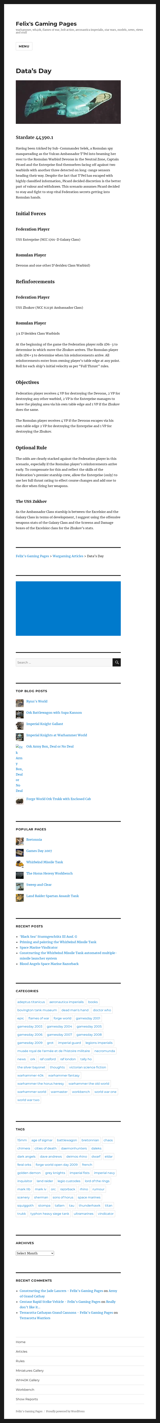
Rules (20, 1361)
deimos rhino (76, 1156)
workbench (81, 1092)
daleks (96, 1148)
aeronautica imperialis (66, 1002)
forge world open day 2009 (57, 1165)
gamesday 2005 (89, 1026)
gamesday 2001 (88, 1018)
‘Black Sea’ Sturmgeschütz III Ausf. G (48, 936)
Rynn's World (36, 701)
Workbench (25, 1390)
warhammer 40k (30, 1075)
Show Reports (27, 1399)
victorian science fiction (87, 1067)
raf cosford (48, 1059)
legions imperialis (99, 1043)
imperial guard (69, 1043)
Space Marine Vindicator (39, 947)
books (93, 1002)
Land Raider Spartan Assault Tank (52, 896)
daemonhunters (74, 1148)
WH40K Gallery (28, 1380)
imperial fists (80, 1173)
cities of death (46, 1148)
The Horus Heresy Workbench (49, 873)
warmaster (59, 1092)
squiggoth (25, 1205)
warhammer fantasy (64, 1075)
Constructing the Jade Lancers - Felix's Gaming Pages (61, 1291)
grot (50, 1043)
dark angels (26, 1156)
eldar (109, 1156)
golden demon (29, 1173)
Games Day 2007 (39, 851)
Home (21, 1342)
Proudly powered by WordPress (65, 1411)
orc (53, 1189)
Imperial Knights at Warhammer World (56, 735)
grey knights (55, 1173)
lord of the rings (97, 1181)
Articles (21, 1351)
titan (108, 1205)
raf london (68, 1059)
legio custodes (69, 1181)
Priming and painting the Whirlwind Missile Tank (58, 942)
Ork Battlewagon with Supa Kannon (54, 713)
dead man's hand (75, 1010)
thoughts (57, 1067)
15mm (22, 1140)
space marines (89, 1197)
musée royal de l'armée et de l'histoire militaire (53, 1051)
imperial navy (104, 1173)
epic (20, 1018)
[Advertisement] (69, 609)
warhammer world (31, 1092)
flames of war (38, 1018)
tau (71, 1205)
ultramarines (83, 1214)
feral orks (24, 1165)
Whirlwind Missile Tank (44, 862)
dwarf (96, 1156)
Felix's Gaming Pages (46, 23)
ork (32, 1059)
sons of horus (63, 1197)
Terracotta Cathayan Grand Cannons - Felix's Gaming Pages (66, 1313)
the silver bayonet (31, 1067)
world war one (105, 1092)
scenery (23, 1197)
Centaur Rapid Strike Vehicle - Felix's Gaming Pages (60, 1302)
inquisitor (24, 1181)
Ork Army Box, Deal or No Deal (50, 746)
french (87, 1165)
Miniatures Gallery (30, 1370)
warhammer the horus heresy (40, 1083)
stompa (44, 1205)
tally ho (86, 1059)
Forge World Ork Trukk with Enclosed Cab (58, 799)
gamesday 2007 (59, 1034)
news (21, 1059)
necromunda (104, 1051)
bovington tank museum (37, 1010)
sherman (41, 1197)
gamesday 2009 (30, 1043)
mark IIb (23, 1189)
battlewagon (67, 1140)
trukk (21, 1214)
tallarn (60, 1205)
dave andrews (51, 1156)
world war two (28, 1100)
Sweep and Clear (39, 885)
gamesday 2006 (30, 1034)
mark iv (40, 1189)
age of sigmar (41, 1140)
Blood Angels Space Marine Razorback (49, 964)
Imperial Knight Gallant (44, 724)
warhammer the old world (88, 1083)
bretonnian (90, 1140)
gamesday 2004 (59, 1026)
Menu (24, 46)
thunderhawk (89, 1205)
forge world (62, 1018)
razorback (67, 1189)
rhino (84, 1189)
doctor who (102, 1010)
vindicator (106, 1214)
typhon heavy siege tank (49, 1214)
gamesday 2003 (29, 1026)
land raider (45, 1181)
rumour (98, 1189)
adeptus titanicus (31, 1002)
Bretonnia (34, 839)
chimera (23, 1148)
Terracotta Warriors (35, 1318)
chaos (108, 1140)
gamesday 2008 (89, 1034)
